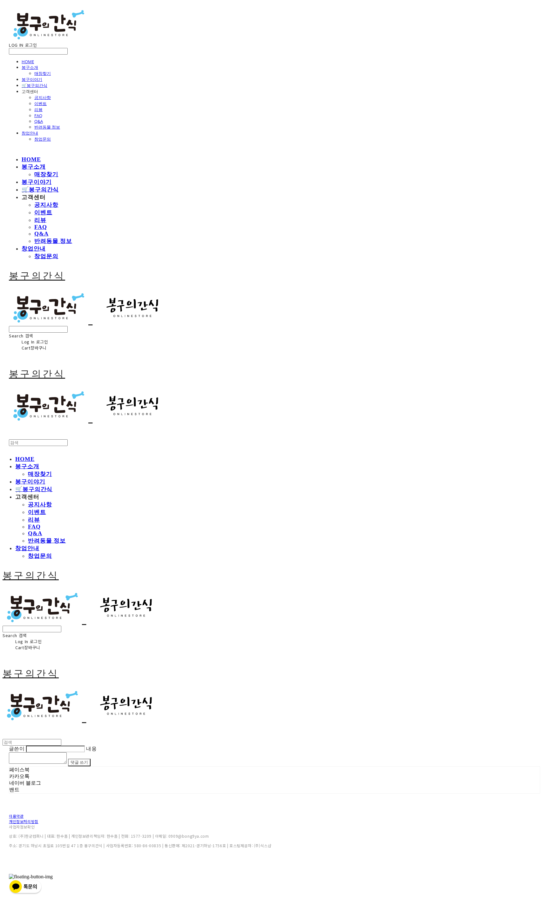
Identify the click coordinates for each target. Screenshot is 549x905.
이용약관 (16, 816)
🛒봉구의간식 (34, 85)
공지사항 (42, 97)
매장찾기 (42, 73)
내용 (91, 748)
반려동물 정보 (47, 127)
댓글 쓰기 (79, 762)
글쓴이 (16, 748)
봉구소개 (30, 67)
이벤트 (40, 103)
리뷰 (38, 109)
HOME (28, 61)
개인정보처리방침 (23, 821)
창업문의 (42, 139)
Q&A (38, 121)
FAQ (38, 115)
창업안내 (30, 133)
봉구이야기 (32, 79)
